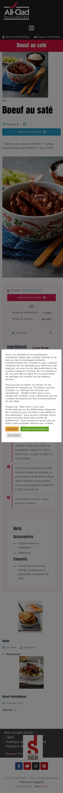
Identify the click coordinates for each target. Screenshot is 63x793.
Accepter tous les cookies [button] (34, 429)
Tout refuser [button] (14, 435)
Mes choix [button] (12, 429)
